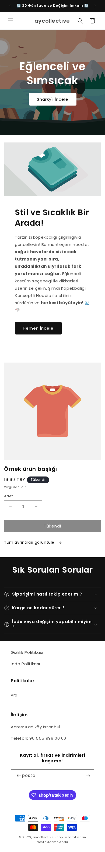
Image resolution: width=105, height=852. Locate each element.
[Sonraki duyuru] (95, 6)
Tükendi (52, 526)
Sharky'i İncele (52, 99)
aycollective (43, 837)
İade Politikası (25, 664)
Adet (8, 496)
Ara (14, 695)
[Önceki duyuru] (10, 6)
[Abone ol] (88, 775)
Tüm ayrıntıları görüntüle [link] (30, 542)
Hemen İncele (38, 328)
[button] (11, 21)
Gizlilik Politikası (27, 652)
